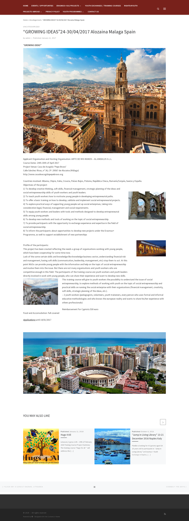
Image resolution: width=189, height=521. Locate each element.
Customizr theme (54, 517)
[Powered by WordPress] (32, 516)
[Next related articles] (163, 422)
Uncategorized (35, 20)
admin (28, 38)
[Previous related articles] (157, 422)
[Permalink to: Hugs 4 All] (41, 446)
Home (25, 20)
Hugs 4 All (66, 434)
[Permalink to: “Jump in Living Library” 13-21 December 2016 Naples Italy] (112, 446)
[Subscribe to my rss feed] (165, 514)
